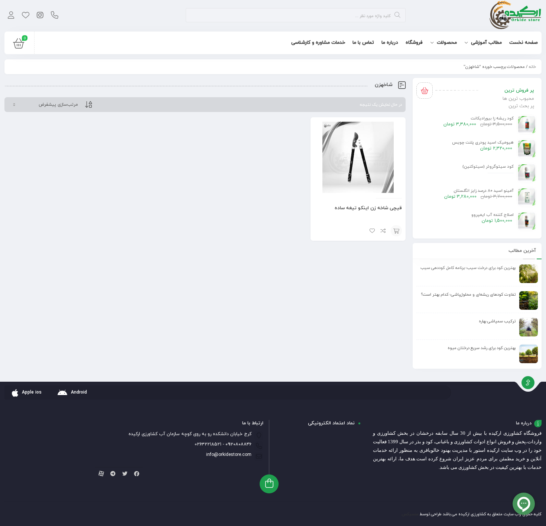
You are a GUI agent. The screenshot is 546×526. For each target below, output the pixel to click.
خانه (532, 67)
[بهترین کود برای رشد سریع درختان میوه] (528, 354)
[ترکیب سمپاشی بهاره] (528, 327)
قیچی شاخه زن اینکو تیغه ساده (368, 208)
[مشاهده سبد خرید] (18, 45)
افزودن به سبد (396, 230)
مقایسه (383, 230)
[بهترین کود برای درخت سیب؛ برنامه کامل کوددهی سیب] (528, 273)
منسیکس (410, 514)
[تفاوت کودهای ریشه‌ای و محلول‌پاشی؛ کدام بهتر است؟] (528, 300)
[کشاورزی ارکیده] (515, 16)
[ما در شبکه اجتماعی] (39, 16)
